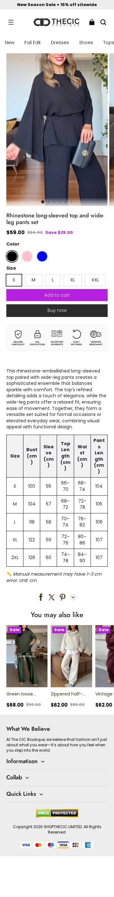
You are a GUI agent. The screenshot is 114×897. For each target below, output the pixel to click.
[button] (10, 22)
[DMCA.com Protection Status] (57, 816)
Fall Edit (32, 42)
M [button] (33, 280)
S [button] (14, 280)
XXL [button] (95, 280)
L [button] (53, 280)
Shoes (86, 42)
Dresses (60, 42)
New (9, 42)
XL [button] (72, 280)
